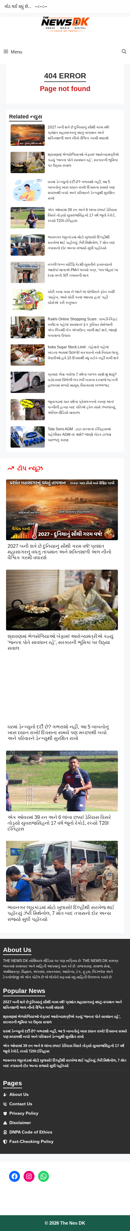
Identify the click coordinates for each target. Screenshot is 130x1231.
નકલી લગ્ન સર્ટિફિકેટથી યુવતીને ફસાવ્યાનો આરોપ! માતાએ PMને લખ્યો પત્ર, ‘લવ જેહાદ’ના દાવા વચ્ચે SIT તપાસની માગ (83, 270)
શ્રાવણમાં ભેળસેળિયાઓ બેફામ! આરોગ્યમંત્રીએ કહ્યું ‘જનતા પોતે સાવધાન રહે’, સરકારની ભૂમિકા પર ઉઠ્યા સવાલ (83, 160)
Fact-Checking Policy (31, 1141)
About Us (19, 1094)
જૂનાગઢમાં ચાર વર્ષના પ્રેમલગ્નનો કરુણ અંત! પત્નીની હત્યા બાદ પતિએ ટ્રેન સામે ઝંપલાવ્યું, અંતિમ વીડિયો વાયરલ (82, 407)
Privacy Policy (23, 1113)
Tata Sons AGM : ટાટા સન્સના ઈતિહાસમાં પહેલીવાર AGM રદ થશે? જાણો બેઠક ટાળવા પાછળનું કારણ (79, 434)
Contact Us (20, 1103)
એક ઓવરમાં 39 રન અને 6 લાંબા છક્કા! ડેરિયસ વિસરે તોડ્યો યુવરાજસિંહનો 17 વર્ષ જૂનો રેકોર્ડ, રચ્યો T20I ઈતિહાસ (82, 215)
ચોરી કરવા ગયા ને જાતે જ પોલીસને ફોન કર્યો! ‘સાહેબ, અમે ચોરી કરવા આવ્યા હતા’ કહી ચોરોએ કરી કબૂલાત (81, 297)
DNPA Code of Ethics (30, 1132)
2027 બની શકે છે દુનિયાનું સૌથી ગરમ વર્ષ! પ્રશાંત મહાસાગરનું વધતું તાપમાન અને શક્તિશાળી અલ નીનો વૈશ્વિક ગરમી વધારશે (78, 132)
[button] (124, 52)
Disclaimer (20, 1122)
